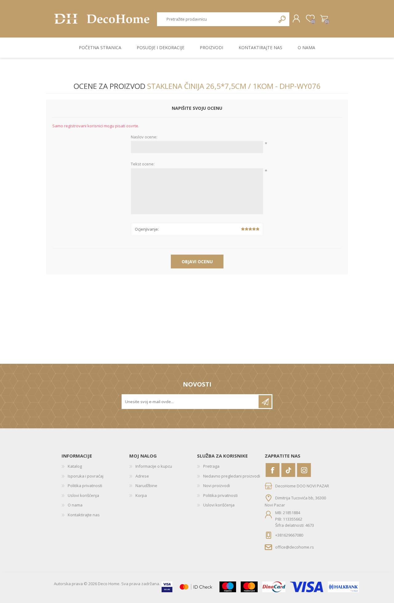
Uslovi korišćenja (83, 495)
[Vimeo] (288, 470)
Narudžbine (146, 485)
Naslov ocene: (144, 137)
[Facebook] (272, 470)
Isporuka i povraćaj (85, 476)
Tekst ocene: (143, 164)
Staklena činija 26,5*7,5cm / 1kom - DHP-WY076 (234, 86)
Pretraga (282, 19)
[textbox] (216, 19)
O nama (75, 505)
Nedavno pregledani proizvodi (231, 476)
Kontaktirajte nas (84, 515)
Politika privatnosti (85, 485)
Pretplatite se (265, 401)
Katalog (75, 466)
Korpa (324, 19)
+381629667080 (289, 535)
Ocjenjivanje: (147, 229)
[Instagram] (304, 470)
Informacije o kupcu (153, 466)
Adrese (142, 476)
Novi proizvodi (216, 485)
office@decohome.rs (294, 547)
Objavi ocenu (197, 261)
